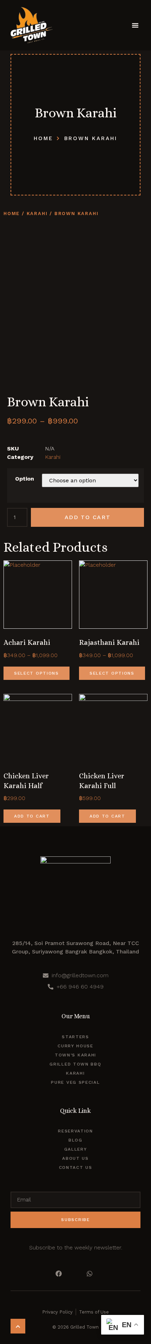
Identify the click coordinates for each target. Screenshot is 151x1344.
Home (12, 213)
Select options (36, 673)
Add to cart (88, 517)
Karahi (37, 213)
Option (24, 478)
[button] (135, 25)
